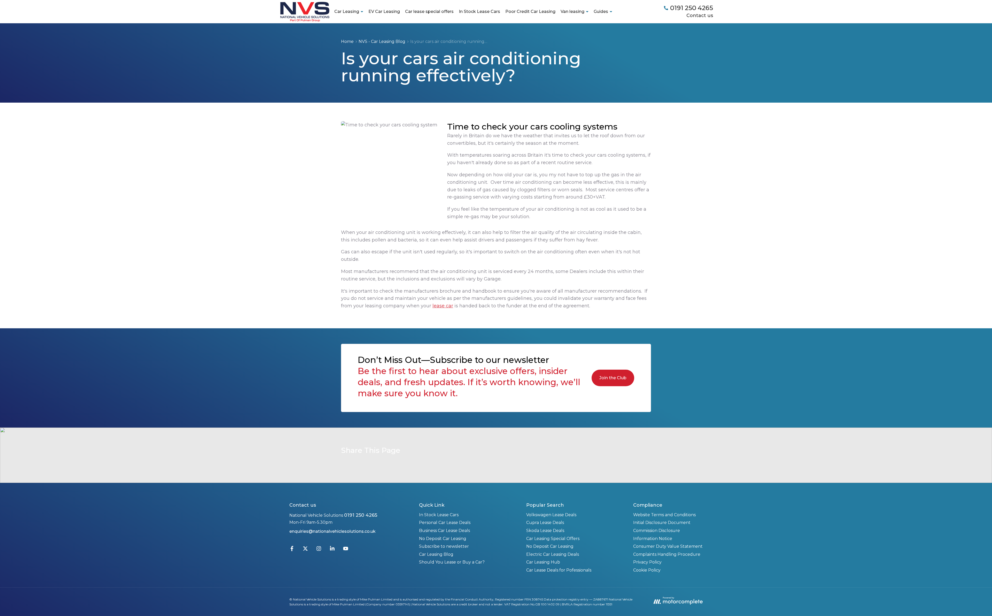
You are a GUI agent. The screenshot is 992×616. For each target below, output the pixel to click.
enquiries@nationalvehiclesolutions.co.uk (332, 531)
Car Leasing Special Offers (552, 538)
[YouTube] (345, 549)
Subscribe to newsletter (444, 546)
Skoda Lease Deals (545, 530)
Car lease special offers (429, 11)
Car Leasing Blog (436, 554)
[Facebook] (292, 549)
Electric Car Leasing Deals (552, 554)
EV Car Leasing (384, 11)
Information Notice (652, 538)
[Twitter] (305, 549)
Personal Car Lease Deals (444, 522)
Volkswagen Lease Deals (551, 514)
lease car (442, 306)
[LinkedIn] (332, 549)
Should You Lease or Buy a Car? (452, 562)
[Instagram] (319, 549)
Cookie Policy (647, 570)
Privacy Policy (647, 562)
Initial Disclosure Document (662, 522)
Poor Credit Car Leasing (530, 11)
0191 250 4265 (360, 515)
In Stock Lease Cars (479, 11)
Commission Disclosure (656, 530)
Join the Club (612, 377)
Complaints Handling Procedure (666, 554)
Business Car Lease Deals (444, 530)
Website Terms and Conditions (664, 514)
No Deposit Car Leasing (442, 538)
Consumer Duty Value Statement (668, 546)
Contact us (699, 15)
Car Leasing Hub (543, 562)
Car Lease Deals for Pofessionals (558, 570)
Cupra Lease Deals (545, 522)
